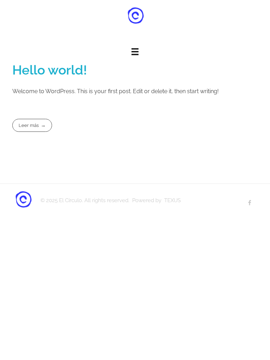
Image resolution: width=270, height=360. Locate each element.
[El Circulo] (135, 15)
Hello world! (49, 70)
